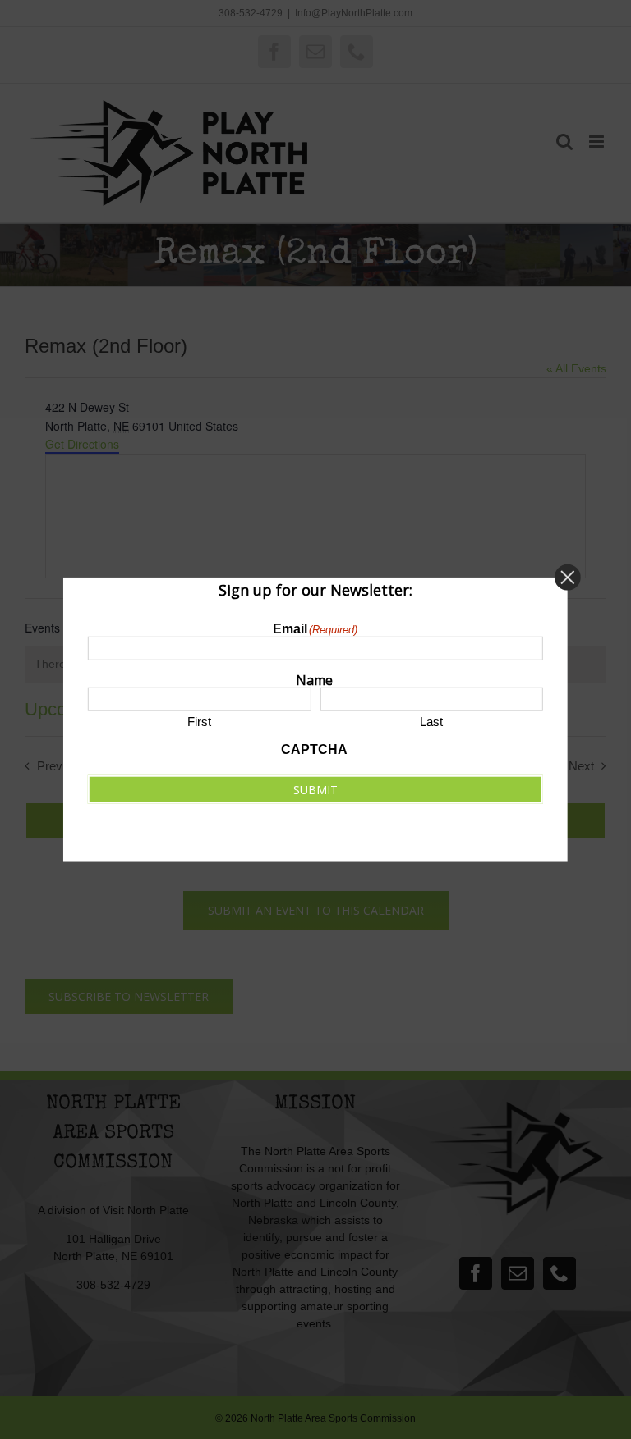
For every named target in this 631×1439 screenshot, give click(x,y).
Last (431, 722)
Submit (315, 789)
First (199, 722)
